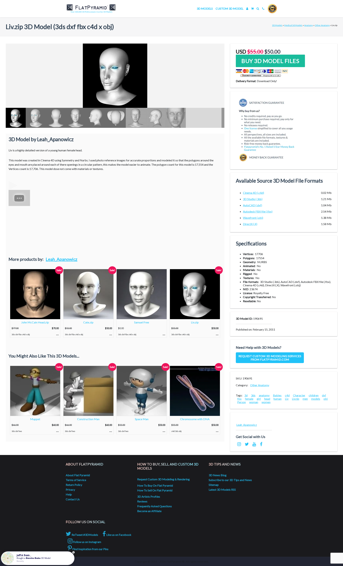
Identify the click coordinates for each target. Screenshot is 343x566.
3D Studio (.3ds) (252, 199)
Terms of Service (76, 480)
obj (326, 398)
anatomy (264, 395)
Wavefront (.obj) (253, 217)
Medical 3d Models (293, 25)
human (278, 398)
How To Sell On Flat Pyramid (154, 490)
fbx (239, 398)
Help (69, 494)
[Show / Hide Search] (258, 8)
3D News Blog (218, 475)
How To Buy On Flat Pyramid (155, 485)
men (305, 398)
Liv (287, 398)
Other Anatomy (322, 25)
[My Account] (247, 8)
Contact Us (73, 499)
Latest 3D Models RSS (222, 489)
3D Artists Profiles (148, 496)
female (249, 398)
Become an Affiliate (149, 511)
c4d (287, 395)
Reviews (142, 501)
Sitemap (214, 484)
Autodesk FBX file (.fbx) (257, 211)
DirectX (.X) (250, 224)
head (267, 398)
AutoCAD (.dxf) (252, 205)
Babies (277, 395)
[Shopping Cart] (252, 8)
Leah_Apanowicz (61, 259)
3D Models (205, 8)
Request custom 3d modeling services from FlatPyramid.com (269, 357)
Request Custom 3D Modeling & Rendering (163, 479)
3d (246, 395)
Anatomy (308, 25)
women (266, 402)
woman (253, 402)
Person (241, 402)
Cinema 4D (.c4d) (253, 192)
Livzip (295, 398)
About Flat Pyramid (78, 475)
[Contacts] (263, 8)
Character (299, 395)
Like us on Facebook (118, 534)
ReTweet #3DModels (84, 534)
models (315, 398)
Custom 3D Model (229, 8)
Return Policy (74, 484)
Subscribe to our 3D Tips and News (230, 480)
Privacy (70, 489)
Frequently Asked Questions (154, 506)
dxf (324, 395)
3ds (253, 395)
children (314, 395)
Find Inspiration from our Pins (90, 549)
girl (259, 398)
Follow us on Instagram (87, 542)
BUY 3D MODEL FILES (270, 60)
